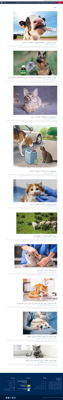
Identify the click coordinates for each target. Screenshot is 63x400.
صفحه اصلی (54, 2)
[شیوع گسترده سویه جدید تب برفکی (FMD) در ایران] (28, 389)
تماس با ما (24, 2)
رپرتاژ (35, 2)
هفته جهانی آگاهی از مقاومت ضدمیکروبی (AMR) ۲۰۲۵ (23, 385)
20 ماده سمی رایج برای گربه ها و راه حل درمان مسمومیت (36, 303)
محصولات (51, 2)
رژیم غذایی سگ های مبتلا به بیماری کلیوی (41, 336)
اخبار (33, 2)
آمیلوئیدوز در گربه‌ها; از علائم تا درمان (43, 117)
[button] (4, 2)
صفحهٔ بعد (10, 370)
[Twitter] (13, 398)
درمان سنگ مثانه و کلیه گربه (46, 270)
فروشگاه (47, 2)
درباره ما (21, 2)
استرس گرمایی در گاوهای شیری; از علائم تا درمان (39, 42)
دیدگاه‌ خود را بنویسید (53, 237)
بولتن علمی (38, 2)
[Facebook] (15, 398)
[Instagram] (11, 398)
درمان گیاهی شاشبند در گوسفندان (44, 236)
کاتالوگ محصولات (43, 2)
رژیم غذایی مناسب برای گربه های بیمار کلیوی (40, 360)
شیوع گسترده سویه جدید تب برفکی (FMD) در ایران (22, 389)
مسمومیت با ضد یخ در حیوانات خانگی (42, 171)
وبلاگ (30, 2)
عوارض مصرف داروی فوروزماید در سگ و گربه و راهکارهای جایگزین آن (32, 77)
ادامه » (56, 48)
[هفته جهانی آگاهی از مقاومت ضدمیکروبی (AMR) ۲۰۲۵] (28, 386)
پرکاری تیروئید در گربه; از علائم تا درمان (43, 204)
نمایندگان (28, 2)
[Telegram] (8, 398)
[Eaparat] (6, 398)
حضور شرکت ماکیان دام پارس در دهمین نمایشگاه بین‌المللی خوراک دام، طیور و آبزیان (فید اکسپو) (22, 381)
